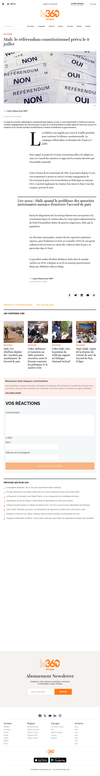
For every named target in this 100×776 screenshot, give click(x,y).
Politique (30, 26)
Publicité (54, 738)
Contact (53, 735)
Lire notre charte (13, 393)
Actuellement (8, 26)
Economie (41, 26)
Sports (88, 26)
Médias (79, 26)
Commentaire (12, 412)
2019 (76, 735)
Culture (70, 26)
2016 (76, 743)
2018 (76, 738)
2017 (76, 741)
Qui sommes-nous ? (58, 727)
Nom (8, 442)
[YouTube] (50, 715)
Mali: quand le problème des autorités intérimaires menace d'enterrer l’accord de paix (56, 203)
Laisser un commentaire (50, 466)
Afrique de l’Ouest (33, 729)
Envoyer (63, 692)
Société (51, 26)
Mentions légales (56, 732)
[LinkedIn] (55, 715)
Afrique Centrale (32, 732)
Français (93, 4)
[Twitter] (45, 715)
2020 (76, 732)
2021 (76, 729)
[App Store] (41, 760)
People (60, 26)
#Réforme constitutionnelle (18, 304)
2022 (76, 727)
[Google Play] (58, 760)
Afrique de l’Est (32, 735)
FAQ (52, 729)
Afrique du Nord (32, 727)
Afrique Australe (32, 738)
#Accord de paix (45, 304)
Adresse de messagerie (17, 452)
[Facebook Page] (40, 715)
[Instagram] (60, 715)
